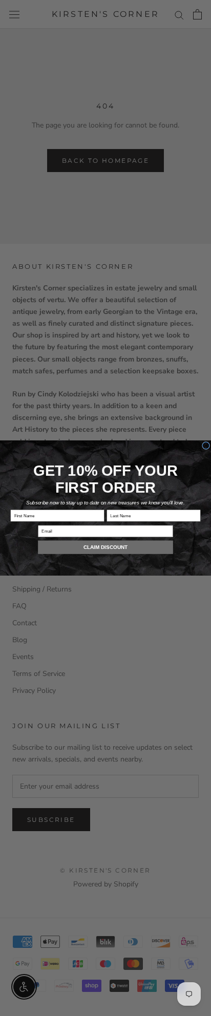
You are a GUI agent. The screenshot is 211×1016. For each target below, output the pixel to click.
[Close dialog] (206, 445)
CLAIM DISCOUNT (105, 547)
